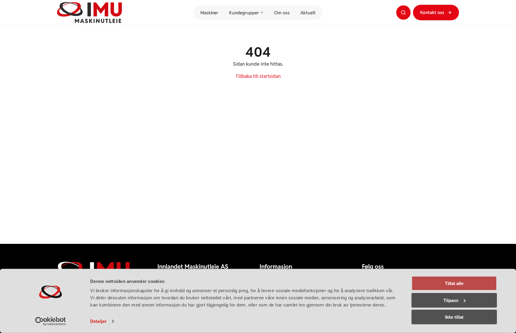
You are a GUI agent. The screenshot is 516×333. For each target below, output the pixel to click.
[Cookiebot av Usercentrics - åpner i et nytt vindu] (50, 321)
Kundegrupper (244, 13)
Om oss (282, 13)
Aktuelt (307, 13)
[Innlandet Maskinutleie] (89, 12)
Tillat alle (454, 283)
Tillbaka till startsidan (258, 76)
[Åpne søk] (403, 12)
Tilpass (450, 300)
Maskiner (209, 13)
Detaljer (98, 321)
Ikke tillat (454, 317)
